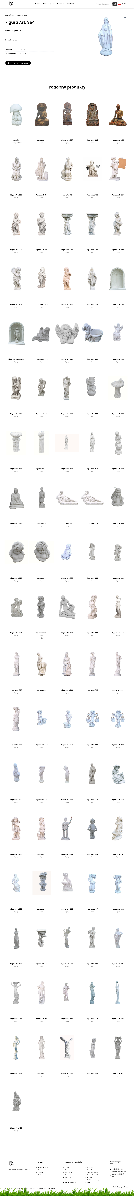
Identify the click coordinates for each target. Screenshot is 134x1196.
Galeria (60, 4)
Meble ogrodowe (70, 1182)
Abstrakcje (68, 1172)
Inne (88, 1182)
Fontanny (68, 1177)
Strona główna (43, 1167)
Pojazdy (89, 1177)
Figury (13, 15)
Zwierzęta (68, 1175)
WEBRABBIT (52, 1188)
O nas (37, 4)
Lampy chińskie (92, 1172)
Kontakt (70, 4)
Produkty (47, 4)
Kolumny (90, 1167)
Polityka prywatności (121, 1187)
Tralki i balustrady (93, 1180)
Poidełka (90, 1170)
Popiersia (68, 1170)
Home (7, 15)
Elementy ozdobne (93, 1175)
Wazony (68, 1180)
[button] (18, 63)
